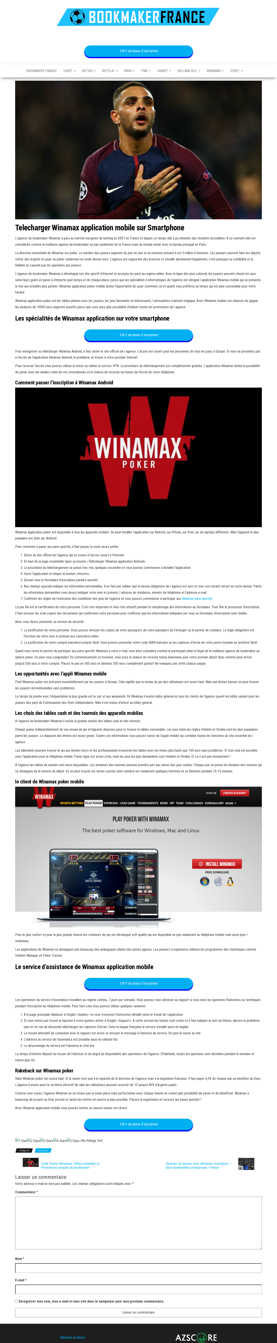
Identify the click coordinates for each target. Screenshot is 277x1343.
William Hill (187, 71)
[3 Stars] (46, 1141)
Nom (19, 1259)
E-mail (21, 1280)
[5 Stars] (73, 1141)
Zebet (235, 71)
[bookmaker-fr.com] (17, 70)
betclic (108, 71)
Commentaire (26, 1192)
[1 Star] (21, 1141)
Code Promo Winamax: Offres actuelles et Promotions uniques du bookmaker (70, 1166)
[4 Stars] (59, 1141)
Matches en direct (72, 1337)
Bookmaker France (41, 71)
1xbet (68, 71)
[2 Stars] (33, 1141)
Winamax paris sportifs (197, 599)
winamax (214, 71)
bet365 (88, 71)
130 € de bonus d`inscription (138, 51)
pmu (145, 71)
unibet (163, 71)
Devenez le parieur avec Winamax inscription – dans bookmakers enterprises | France (198, 1166)
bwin (128, 71)
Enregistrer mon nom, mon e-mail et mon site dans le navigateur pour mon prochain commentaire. (91, 1301)
